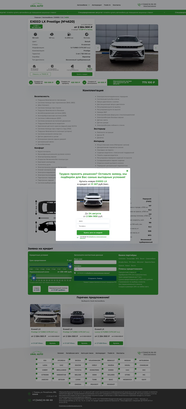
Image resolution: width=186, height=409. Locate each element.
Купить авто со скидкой (93, 232)
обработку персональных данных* (93, 237)
